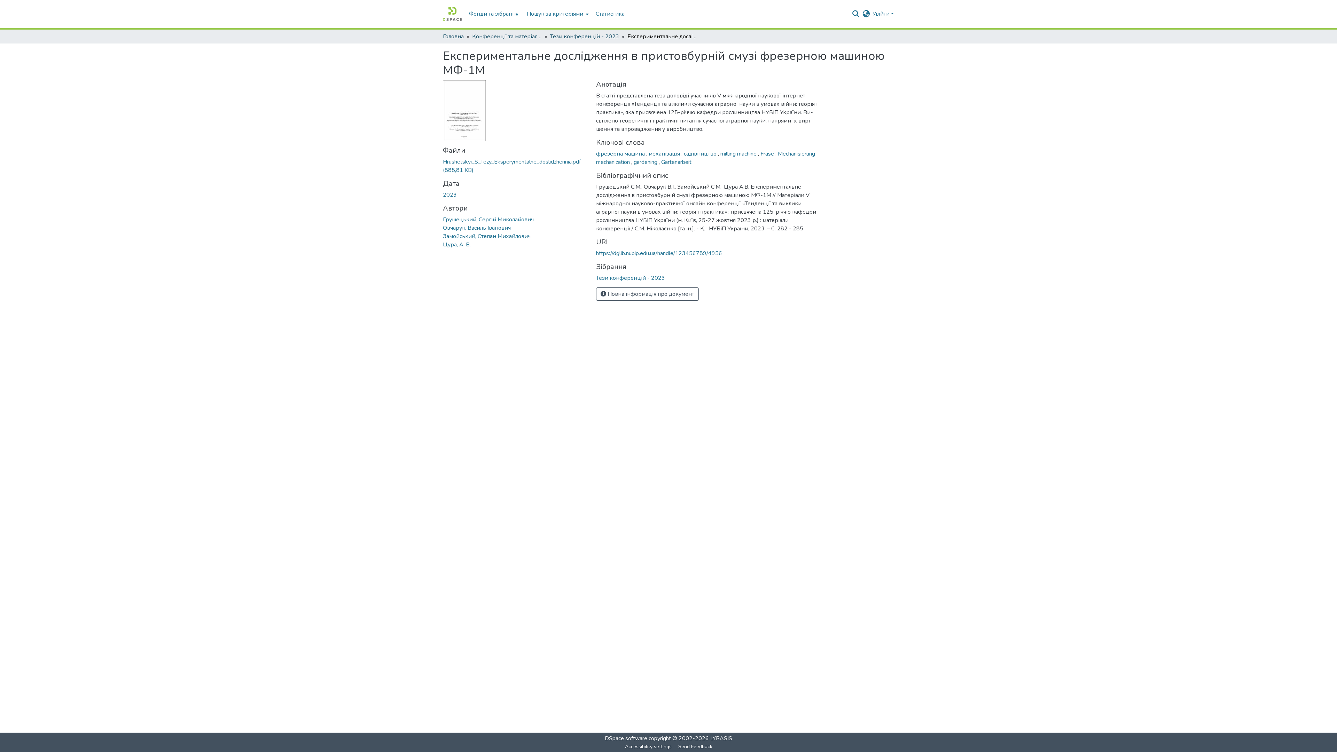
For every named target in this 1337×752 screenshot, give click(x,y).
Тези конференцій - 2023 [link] (584, 36)
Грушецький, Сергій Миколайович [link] (488, 219)
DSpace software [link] (626, 738)
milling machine (739, 154)
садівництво (701, 154)
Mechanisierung (797, 154)
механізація (665, 154)
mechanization (613, 162)
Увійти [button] (882, 14)
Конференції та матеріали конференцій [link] (507, 36)
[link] (515, 166)
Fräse (767, 154)
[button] (452, 14)
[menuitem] (557, 14)
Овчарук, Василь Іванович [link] (477, 228)
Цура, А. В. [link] (457, 244)
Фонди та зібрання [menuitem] (493, 14)
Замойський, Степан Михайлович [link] (487, 236)
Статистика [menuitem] (610, 14)
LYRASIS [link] (721, 738)
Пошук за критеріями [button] (555, 14)
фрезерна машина (621, 154)
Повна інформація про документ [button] (650, 294)
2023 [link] (450, 195)
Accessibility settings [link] (648, 746)
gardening (646, 162)
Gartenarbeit (676, 162)
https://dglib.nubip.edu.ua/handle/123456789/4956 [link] (659, 253)
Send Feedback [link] (695, 746)
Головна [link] (453, 36)
